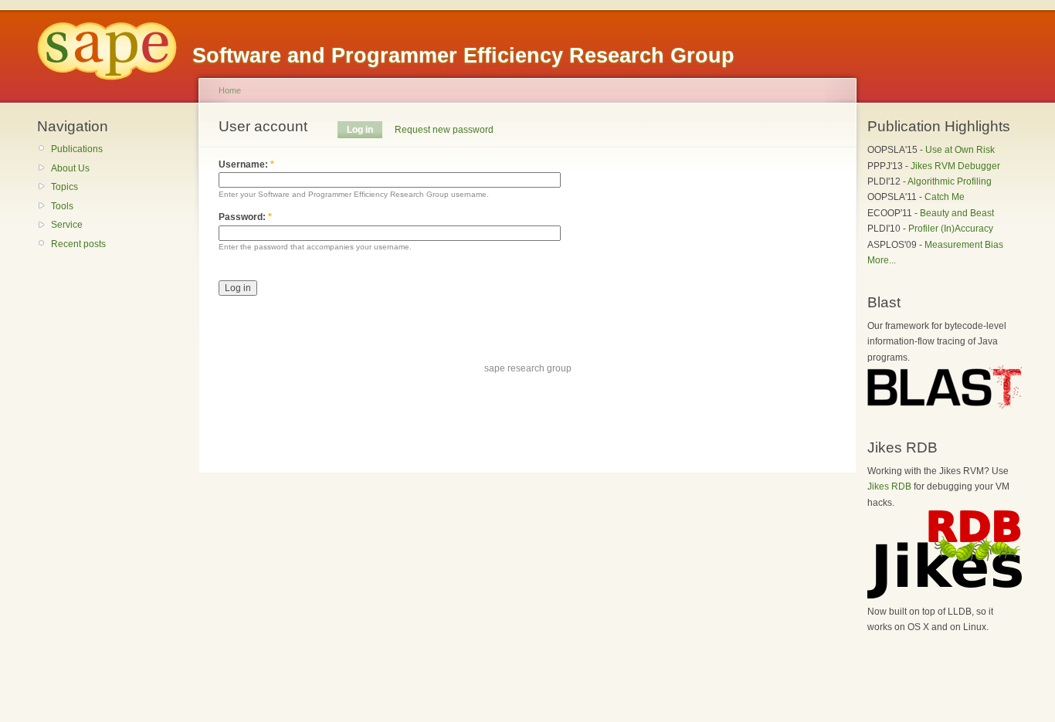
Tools (62, 206)
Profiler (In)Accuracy (950, 228)
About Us (70, 168)
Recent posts (78, 244)
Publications (77, 149)
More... (881, 260)
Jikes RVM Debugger (955, 166)
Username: (246, 164)
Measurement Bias (963, 244)
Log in (360, 129)
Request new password (444, 129)
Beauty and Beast (957, 213)
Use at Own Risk (960, 149)
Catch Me (944, 197)
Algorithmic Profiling (949, 181)
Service (67, 224)
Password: (245, 217)
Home (230, 90)
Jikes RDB (889, 486)
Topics (64, 186)
